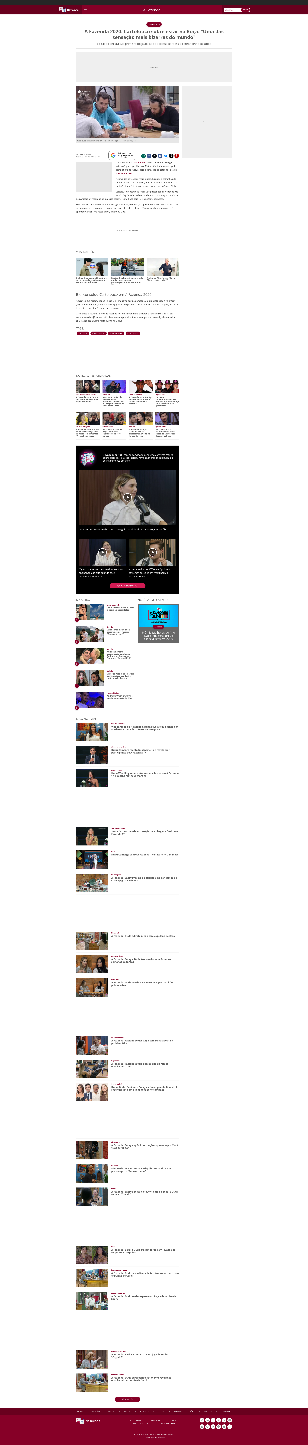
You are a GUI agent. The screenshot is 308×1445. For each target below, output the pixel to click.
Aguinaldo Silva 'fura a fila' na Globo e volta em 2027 (161, 279)
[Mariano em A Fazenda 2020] (167, 418)
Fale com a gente (141, 1423)
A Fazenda (151, 9)
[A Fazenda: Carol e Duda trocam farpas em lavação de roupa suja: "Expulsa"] (92, 1254)
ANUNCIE (175, 1420)
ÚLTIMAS (79, 1411)
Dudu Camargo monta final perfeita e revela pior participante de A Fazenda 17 (140, 751)
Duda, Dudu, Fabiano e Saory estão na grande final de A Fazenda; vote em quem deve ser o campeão (144, 1088)
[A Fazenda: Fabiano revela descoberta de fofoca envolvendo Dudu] (92, 1068)
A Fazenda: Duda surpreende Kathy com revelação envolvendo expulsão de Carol (141, 1379)
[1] (90, 611)
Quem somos (135, 1420)
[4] (90, 677)
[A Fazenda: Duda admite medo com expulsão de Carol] (92, 941)
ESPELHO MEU (226, 1411)
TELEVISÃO (95, 1411)
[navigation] (85, 10)
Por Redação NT (83, 154)
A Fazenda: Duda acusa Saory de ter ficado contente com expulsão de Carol (145, 1274)
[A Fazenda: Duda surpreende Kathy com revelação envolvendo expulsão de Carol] (92, 1382)
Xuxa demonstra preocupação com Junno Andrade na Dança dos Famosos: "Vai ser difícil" (119, 654)
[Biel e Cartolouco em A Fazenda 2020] (114, 418)
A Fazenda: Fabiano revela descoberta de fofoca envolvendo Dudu (139, 1065)
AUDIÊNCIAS (145, 1411)
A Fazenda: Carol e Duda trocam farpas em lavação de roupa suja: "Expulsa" (143, 1251)
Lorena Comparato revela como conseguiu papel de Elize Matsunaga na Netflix (122, 529)
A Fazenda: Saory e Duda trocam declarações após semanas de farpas (141, 960)
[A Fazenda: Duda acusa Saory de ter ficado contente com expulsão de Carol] (92, 1278)
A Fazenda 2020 (124, 173)
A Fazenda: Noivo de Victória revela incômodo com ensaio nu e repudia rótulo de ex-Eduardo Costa (113, 401)
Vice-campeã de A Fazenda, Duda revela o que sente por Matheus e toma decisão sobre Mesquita (144, 728)
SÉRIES (192, 1411)
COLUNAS (161, 1411)
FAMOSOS (127, 1411)
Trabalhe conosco (166, 1423)
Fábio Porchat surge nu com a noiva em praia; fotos (120, 608)
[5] (90, 699)
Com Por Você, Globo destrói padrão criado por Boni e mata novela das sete (120, 675)
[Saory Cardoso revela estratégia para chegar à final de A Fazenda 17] (92, 836)
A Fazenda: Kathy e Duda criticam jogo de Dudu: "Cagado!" (139, 1356)
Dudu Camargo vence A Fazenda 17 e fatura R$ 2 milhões (145, 854)
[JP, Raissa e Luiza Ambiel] (141, 418)
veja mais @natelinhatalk (127, 585)
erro (176, 156)
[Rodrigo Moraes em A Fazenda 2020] (141, 386)
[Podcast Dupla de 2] (218, 1426)
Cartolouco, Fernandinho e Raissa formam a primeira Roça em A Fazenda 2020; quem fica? (167, 401)
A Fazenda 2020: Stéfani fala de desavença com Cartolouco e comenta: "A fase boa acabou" (87, 432)
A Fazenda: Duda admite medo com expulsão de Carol (143, 936)
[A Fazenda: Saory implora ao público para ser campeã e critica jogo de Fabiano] (92, 882)
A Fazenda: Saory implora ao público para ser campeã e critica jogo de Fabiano (144, 879)
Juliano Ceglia (132, 333)
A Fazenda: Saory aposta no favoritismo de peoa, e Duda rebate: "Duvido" (144, 1193)
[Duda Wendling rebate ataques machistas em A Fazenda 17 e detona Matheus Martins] (92, 778)
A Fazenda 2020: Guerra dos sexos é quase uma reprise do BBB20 (87, 399)
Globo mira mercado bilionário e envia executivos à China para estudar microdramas (91, 280)
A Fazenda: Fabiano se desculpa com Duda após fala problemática (142, 1042)
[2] (90, 633)
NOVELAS (111, 1411)
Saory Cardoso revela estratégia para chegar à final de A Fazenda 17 (144, 833)
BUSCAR (245, 10)
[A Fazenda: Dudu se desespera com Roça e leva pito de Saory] (92, 1301)
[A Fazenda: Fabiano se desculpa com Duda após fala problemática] (92, 1045)
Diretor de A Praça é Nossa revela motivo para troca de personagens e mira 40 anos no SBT (127, 281)
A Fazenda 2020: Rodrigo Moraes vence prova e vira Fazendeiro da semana (140, 400)
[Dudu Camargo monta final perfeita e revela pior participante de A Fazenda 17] (92, 755)
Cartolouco (139, 162)
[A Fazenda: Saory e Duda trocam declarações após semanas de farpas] (92, 964)
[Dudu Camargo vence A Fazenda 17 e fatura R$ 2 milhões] (92, 859)
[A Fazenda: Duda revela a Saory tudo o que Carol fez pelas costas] (92, 987)
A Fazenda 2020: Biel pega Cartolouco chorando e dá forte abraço (112, 432)
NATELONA (208, 1411)
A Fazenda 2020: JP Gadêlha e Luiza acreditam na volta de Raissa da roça (139, 432)
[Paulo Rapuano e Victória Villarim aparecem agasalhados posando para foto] (114, 386)
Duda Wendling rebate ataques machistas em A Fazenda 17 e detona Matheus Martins (145, 774)
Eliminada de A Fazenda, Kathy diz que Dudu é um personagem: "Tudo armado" (141, 1170)
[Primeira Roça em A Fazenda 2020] (167, 386)
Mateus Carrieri (116, 333)
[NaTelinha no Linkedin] (213, 1426)
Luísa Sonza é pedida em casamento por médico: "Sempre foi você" (118, 631)
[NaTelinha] (69, 9)
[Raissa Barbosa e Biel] (88, 386)
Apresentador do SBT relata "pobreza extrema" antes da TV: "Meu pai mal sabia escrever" (149, 573)
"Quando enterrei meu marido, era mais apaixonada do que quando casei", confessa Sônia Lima (101, 573)
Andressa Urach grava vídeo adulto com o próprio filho (120, 697)
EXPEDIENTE (156, 1420)
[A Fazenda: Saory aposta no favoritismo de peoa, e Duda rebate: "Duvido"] (92, 1196)
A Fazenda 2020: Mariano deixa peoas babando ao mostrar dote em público (165, 432)
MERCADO (178, 1411)
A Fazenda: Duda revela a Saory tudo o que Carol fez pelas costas (142, 984)
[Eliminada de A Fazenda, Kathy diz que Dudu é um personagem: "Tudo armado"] (92, 1173)
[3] (90, 655)
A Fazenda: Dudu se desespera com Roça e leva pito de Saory (143, 1298)
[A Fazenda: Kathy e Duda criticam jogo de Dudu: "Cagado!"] (92, 1359)
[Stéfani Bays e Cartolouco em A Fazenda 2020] (88, 418)
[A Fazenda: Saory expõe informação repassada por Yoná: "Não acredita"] (92, 1150)
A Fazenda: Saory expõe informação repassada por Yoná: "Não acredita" (145, 1146)
